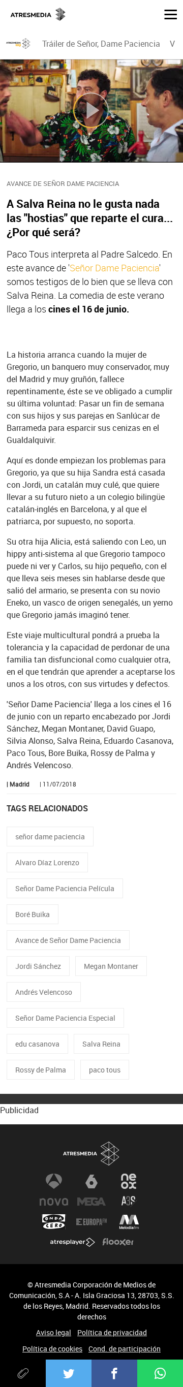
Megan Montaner (111, 966)
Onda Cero (54, 1222)
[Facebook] (114, 1373)
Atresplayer (73, 1242)
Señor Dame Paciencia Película (64, 888)
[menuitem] (101, 44)
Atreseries (129, 1201)
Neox (129, 1181)
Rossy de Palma (40, 1070)
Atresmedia (91, 1153)
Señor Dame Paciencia (114, 268)
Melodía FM (129, 1222)
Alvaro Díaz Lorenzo (47, 862)
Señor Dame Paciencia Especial (65, 1018)
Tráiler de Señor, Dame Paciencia (101, 43)
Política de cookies (52, 1348)
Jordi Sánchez (38, 966)
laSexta (91, 1181)
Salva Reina (101, 1044)
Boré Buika (32, 914)
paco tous (104, 1070)
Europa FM (91, 1222)
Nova (54, 1201)
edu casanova (37, 1044)
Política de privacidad (112, 1332)
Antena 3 (54, 1181)
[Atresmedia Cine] (18, 43)
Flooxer (118, 1242)
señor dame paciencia (50, 836)
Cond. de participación (124, 1348)
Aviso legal (53, 1332)
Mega (91, 1201)
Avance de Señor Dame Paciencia (68, 940)
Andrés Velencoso (43, 992)
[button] (167, 13)
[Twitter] (69, 1373)
